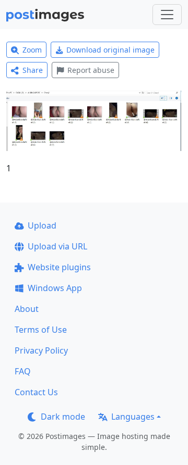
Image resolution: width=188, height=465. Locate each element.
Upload (42, 225)
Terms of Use (41, 329)
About (27, 309)
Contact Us (36, 392)
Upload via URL (57, 246)
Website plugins (59, 267)
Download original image (110, 50)
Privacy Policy (41, 350)
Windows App (55, 288)
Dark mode (63, 416)
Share (32, 70)
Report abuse (90, 70)
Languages (133, 416)
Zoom (32, 50)
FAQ (23, 371)
